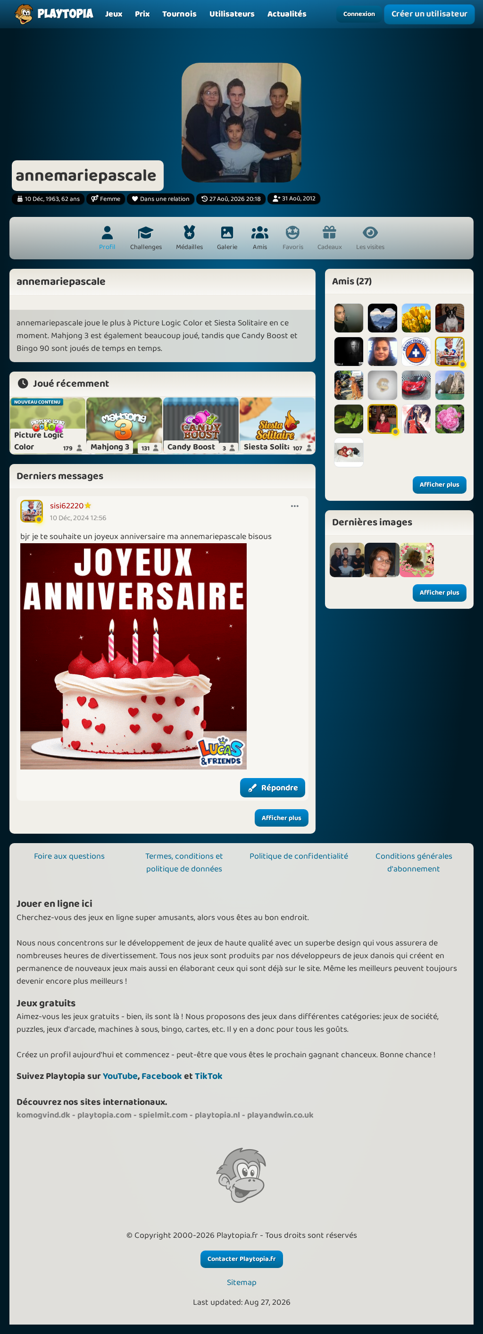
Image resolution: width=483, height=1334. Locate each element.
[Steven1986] (349, 318)
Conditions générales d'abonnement (413, 863)
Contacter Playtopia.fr (242, 1259)
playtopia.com (104, 1115)
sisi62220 (67, 506)
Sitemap (242, 1282)
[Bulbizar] (349, 419)
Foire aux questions (69, 856)
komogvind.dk (43, 1115)
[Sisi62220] (449, 351)
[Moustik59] (382, 351)
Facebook (162, 1076)
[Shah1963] (382, 419)
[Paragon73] (416, 385)
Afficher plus (281, 818)
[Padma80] (382, 318)
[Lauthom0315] (416, 318)
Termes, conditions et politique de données (184, 863)
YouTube (120, 1076)
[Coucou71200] (349, 452)
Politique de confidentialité (299, 856)
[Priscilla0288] (349, 351)
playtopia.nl (217, 1115)
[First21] (349, 385)
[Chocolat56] (449, 419)
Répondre (279, 788)
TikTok (209, 1076)
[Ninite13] (449, 385)
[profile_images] (347, 560)
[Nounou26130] (416, 419)
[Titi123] (382, 385)
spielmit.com (163, 1115)
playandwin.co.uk (280, 1115)
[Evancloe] (449, 318)
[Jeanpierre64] (416, 351)
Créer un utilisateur (429, 14)
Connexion (359, 14)
